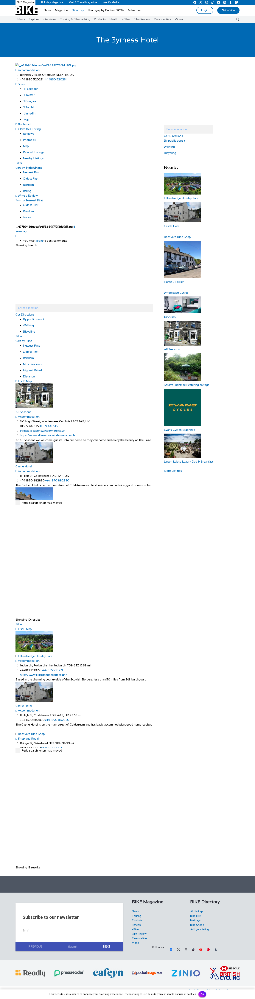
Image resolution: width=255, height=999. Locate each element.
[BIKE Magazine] (26, 10)
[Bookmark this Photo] (16, 236)
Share (21, 84)
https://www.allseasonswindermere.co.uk (47, 435)
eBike (135, 929)
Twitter (30, 95)
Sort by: (28, 167)
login (39, 240)
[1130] (186, 973)
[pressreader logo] (69, 973)
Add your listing (199, 929)
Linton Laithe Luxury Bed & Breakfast (188, 461)
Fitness (136, 924)
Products (137, 920)
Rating (27, 190)
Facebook (31, 88)
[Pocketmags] (147, 973)
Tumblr (30, 107)
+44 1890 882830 (57, 480)
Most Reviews (32, 364)
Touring (136, 915)
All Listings (196, 911)
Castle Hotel (23, 466)
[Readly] (30, 973)
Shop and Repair (28, 738)
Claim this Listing (29, 129)
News (135, 911)
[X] (178, 949)
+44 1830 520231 (55, 79)
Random (28, 184)
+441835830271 (52, 670)
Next (106, 946)
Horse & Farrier (174, 281)
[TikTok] (193, 949)
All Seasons (23, 412)
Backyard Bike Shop (31, 733)
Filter (18, 163)
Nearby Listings (33, 158)
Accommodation (28, 70)
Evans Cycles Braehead (179, 429)
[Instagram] (186, 949)
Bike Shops (197, 924)
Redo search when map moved (41, 502)
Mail (26, 119)
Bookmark (24, 124)
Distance (29, 376)
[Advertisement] (127, 884)
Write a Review (27, 195)
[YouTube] (201, 949)
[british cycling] (225, 973)
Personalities (139, 938)
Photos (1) (29, 139)
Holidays (195, 920)
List (20, 381)
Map (26, 146)
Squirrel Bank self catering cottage (186, 384)
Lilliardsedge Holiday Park (35, 656)
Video (135, 942)
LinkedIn (29, 113)
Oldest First (30, 178)
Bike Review (139, 933)
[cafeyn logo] (108, 973)
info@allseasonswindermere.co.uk (42, 430)
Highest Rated (32, 370)
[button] (237, 19)
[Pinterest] (208, 949)
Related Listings (33, 152)
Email (26, 930)
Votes (27, 217)
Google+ (30, 101)
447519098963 (51, 747)
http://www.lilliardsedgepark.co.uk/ (43, 674)
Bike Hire (195, 915)
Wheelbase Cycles (176, 292)
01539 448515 (48, 426)
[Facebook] (171, 949)
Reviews (28, 133)
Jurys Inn (170, 317)
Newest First (31, 172)
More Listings (173, 470)
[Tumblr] (215, 949)
